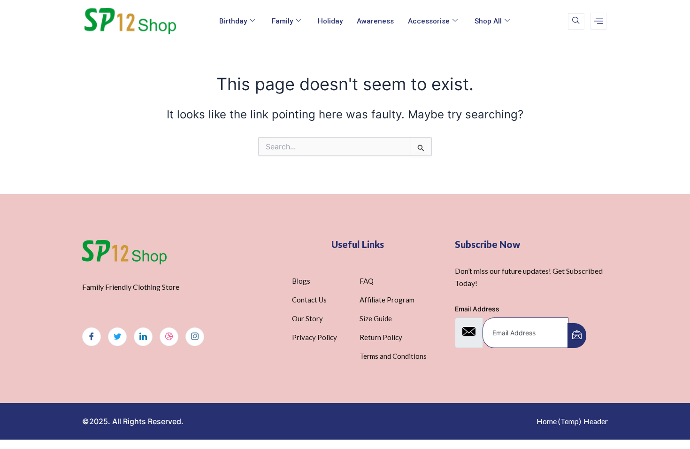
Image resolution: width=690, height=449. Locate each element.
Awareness (375, 21)
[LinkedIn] (143, 336)
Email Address (477, 309)
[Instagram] (194, 336)
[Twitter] (117, 336)
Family (282, 21)
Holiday (330, 21)
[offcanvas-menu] (598, 21)
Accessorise (429, 21)
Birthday (233, 21)
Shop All (488, 21)
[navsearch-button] (576, 21)
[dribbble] (169, 336)
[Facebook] (91, 336)
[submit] (576, 335)
